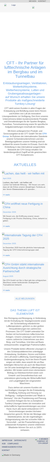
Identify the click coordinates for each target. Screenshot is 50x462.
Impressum (7, 440)
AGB (4, 444)
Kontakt (42, 1)
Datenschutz (20, 440)
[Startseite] (12, 5)
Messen (32, 1)
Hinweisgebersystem (12, 447)
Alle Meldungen (25, 299)
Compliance (13, 444)
